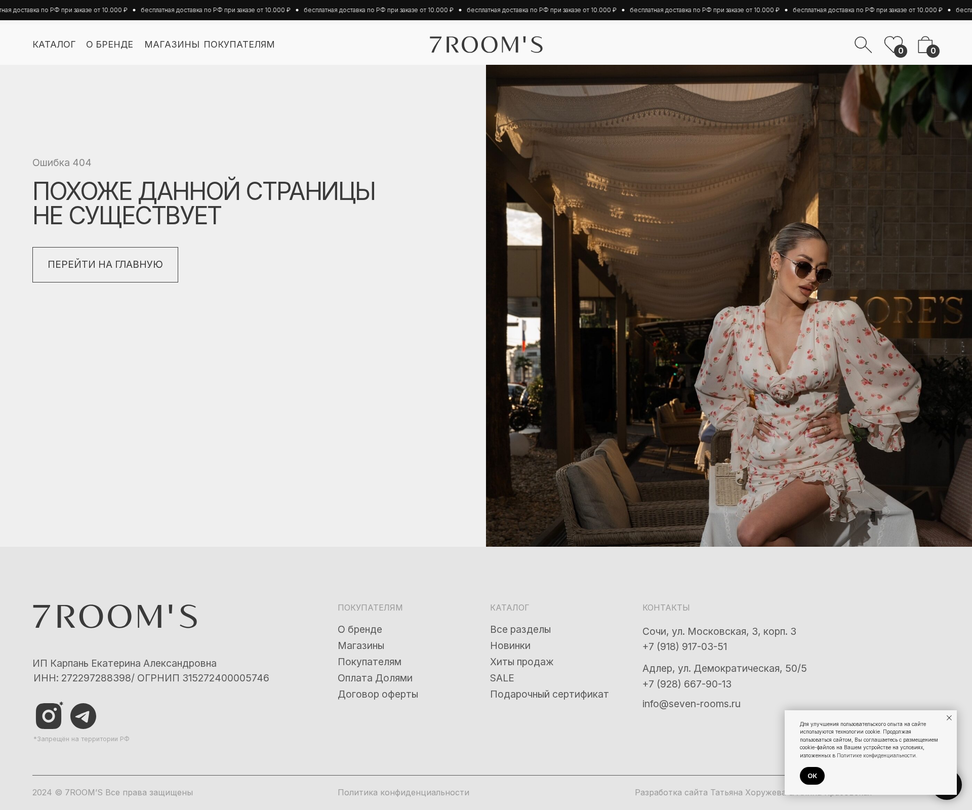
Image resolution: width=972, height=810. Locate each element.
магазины (171, 44)
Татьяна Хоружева (748, 792)
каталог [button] (54, 44)
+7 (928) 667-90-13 (687, 684)
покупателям (239, 44)
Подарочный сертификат (549, 694)
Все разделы (520, 629)
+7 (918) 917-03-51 (684, 646)
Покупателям (369, 662)
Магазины (361, 645)
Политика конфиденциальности (403, 792)
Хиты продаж (522, 662)
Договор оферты (378, 694)
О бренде (360, 629)
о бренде (109, 44)
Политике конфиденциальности (876, 755)
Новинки (510, 645)
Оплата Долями (375, 678)
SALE (502, 678)
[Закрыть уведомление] (949, 718)
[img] (83, 716)
